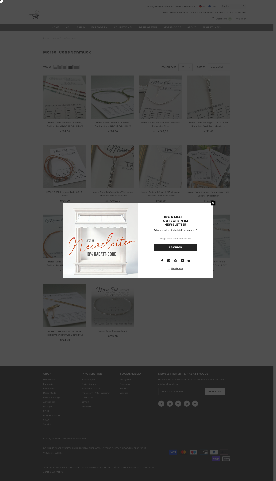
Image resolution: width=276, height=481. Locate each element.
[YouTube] (189, 260)
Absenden (175, 247)
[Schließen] (213, 203)
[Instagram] (168, 260)
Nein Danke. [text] (177, 268)
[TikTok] (182, 260)
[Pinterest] (175, 260)
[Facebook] (162, 260)
